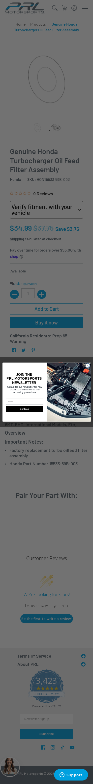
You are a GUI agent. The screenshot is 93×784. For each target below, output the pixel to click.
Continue (24, 409)
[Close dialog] (88, 366)
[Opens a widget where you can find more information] (71, 775)
